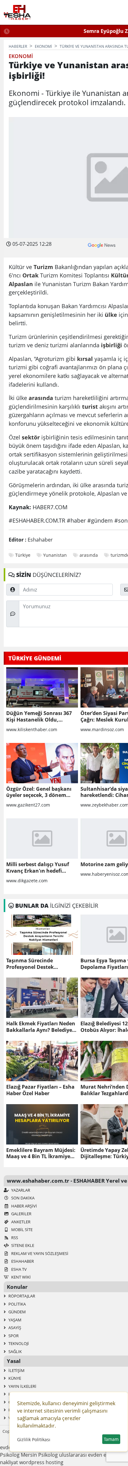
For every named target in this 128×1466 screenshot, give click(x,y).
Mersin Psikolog (39, 1454)
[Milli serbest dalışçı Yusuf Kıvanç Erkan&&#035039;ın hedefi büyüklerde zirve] (42, 838)
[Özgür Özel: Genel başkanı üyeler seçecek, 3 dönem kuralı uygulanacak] (42, 763)
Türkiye (22, 555)
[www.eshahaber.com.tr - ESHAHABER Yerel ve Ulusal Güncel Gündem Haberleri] (17, 12)
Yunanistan (55, 555)
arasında (89, 555)
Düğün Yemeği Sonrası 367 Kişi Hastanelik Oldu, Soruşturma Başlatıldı (39, 716)
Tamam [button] (111, 1439)
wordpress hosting (41, 1462)
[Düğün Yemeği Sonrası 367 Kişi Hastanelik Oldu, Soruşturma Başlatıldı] (42, 687)
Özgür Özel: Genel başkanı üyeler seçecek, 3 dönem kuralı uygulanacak (38, 792)
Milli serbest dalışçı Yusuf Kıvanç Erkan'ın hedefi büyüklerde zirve (37, 867)
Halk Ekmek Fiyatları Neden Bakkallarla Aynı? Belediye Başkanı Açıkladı (40, 1026)
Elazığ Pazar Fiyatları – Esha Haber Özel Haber (40, 1090)
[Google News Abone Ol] (101, 244)
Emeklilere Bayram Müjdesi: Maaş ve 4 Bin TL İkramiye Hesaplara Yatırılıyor (40, 1153)
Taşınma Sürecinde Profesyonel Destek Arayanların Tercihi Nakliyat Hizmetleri (41, 963)
